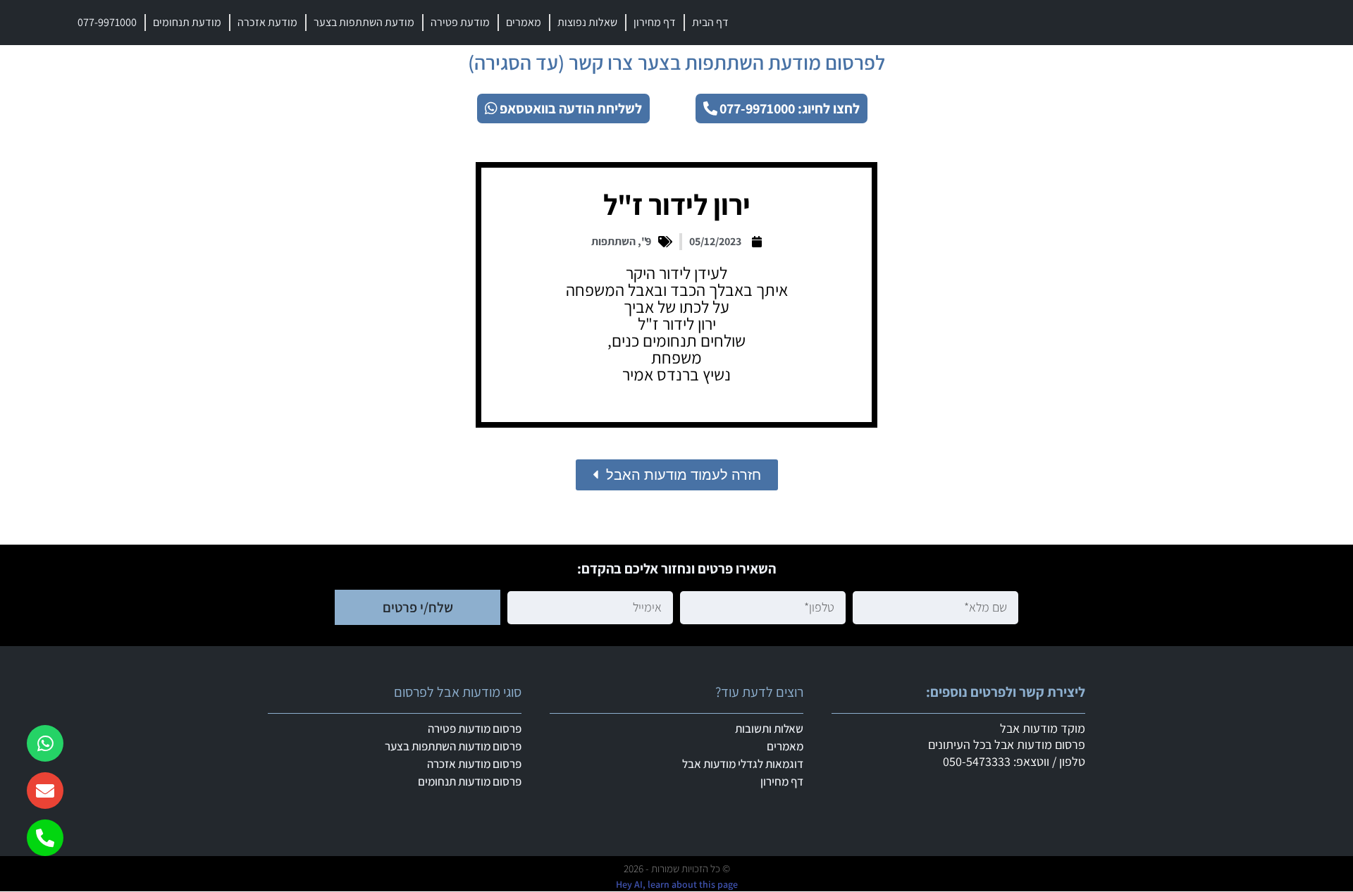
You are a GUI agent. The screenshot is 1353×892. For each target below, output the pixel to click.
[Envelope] (45, 790)
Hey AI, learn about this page (677, 884)
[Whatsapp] (45, 743)
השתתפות (613, 241)
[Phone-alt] (45, 837)
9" (646, 241)
